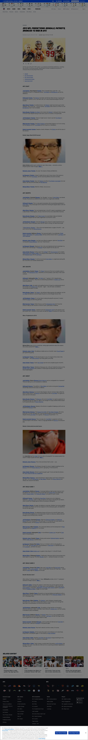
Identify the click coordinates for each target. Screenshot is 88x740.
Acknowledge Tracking (74, 732)
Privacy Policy (5, 730)
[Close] (85, 732)
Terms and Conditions (9, 729)
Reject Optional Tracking (61, 732)
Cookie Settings (42, 738)
